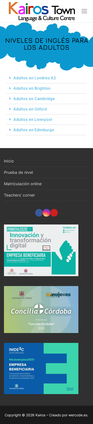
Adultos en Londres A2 (34, 78)
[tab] (46, 78)
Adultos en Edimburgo (33, 130)
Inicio (9, 160)
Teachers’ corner (19, 195)
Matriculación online (23, 183)
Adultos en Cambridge (34, 98)
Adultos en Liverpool (32, 119)
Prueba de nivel (18, 172)
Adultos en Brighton (31, 88)
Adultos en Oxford (30, 109)
